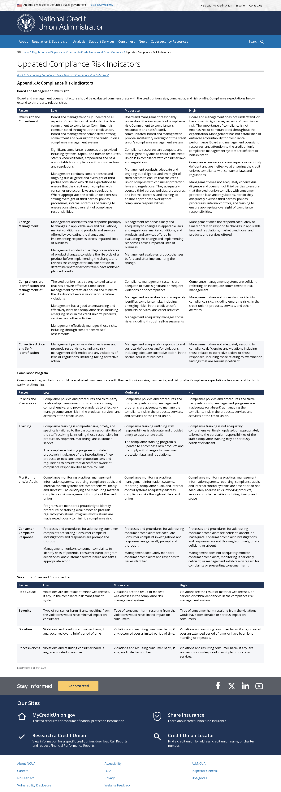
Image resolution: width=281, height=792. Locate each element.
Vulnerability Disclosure (34, 785)
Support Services (102, 41)
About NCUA (26, 763)
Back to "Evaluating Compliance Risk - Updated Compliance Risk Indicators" (63, 75)
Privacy (110, 778)
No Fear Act (25, 778)
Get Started (78, 686)
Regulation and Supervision (49, 52)
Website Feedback (117, 785)
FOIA (108, 771)
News (143, 41)
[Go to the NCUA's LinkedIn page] (245, 686)
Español (240, 5)
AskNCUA (198, 763)
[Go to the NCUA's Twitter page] (231, 686)
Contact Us (255, 5)
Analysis (79, 41)
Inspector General (205, 771)
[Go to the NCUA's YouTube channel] (259, 686)
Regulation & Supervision (50, 41)
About (23, 41)
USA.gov (198, 778)
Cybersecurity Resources (169, 41)
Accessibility (113, 763)
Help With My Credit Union (215, 5)
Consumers (126, 41)
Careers (22, 771)
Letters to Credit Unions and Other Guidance (96, 52)
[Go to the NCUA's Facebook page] (218, 686)
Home (25, 52)
